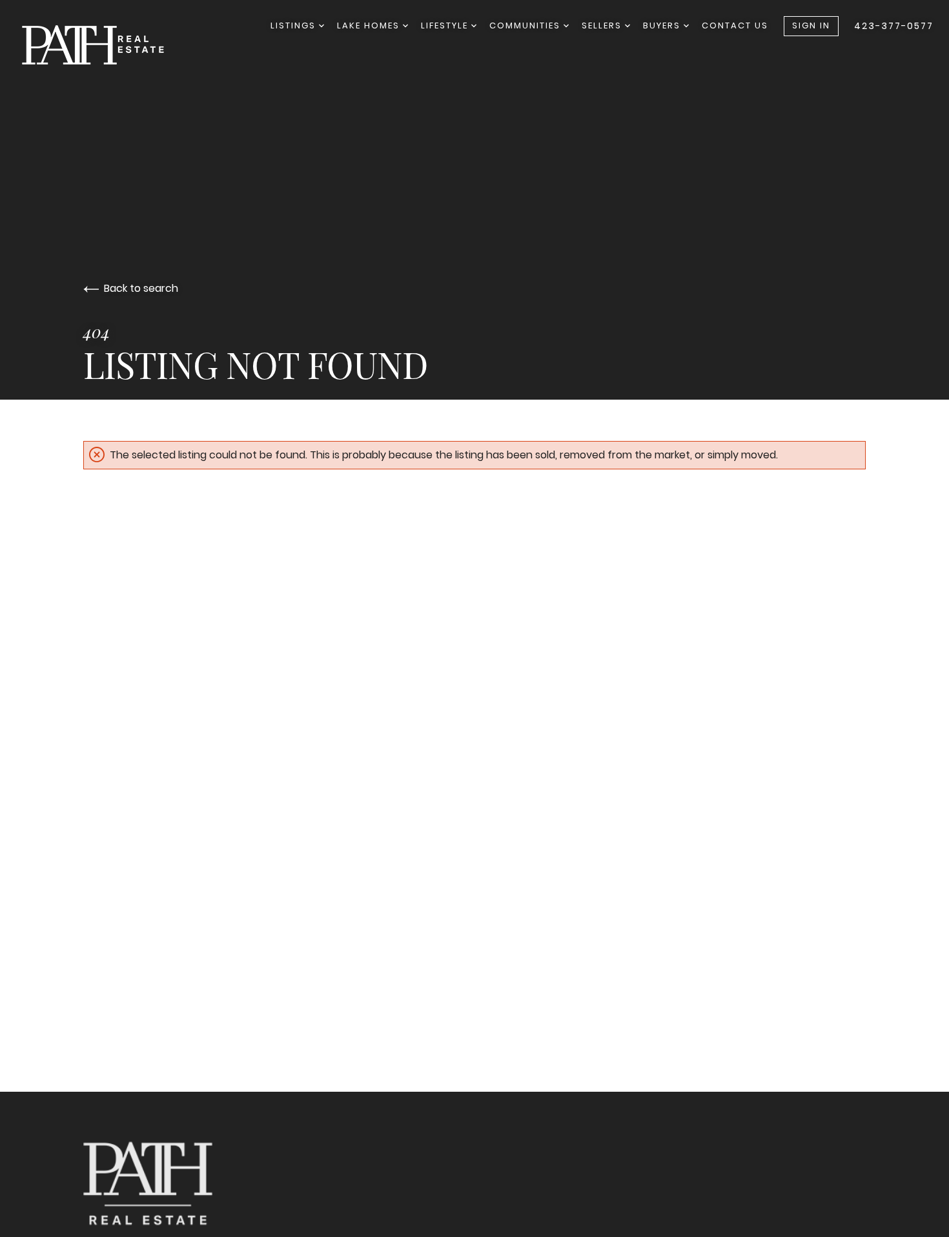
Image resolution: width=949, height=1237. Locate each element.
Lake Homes (370, 25)
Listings (294, 25)
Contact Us (735, 25)
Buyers (663, 25)
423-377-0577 (894, 26)
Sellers (603, 25)
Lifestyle (446, 25)
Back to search (141, 288)
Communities (526, 25)
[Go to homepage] (105, 44)
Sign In (811, 25)
